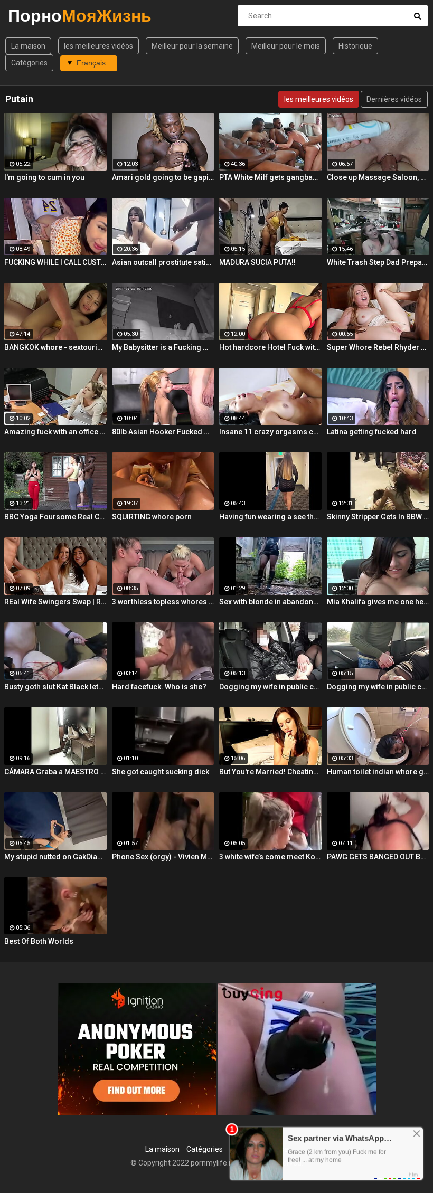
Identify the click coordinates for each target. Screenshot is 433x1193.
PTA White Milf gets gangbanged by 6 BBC (270, 177)
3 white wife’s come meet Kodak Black (270, 857)
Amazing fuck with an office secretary (55, 432)
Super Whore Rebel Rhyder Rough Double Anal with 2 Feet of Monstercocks (378, 347)
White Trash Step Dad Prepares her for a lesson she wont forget (378, 262)
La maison (28, 46)
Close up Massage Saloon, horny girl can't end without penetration (378, 177)
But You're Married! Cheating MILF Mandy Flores (270, 772)
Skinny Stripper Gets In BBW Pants (378, 517)
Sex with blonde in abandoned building (270, 602)
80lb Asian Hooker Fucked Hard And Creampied (163, 432)
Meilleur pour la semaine (192, 46)
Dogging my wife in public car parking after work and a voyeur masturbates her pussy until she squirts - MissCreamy (270, 687)
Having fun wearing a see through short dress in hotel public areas (270, 517)
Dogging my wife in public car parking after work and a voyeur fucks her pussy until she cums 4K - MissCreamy (378, 687)
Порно (35, 15)
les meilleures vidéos (98, 46)
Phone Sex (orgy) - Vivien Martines (163, 857)
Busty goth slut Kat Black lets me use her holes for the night (55, 687)
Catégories (29, 63)
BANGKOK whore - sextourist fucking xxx (55, 347)
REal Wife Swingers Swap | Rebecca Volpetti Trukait (55, 602)
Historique (355, 46)
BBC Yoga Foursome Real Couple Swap (55, 517)
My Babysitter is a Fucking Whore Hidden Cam (163, 347)
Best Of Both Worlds (38, 941)
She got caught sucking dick (160, 772)
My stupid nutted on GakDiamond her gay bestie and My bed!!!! (55, 857)
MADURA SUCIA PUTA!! (257, 262)
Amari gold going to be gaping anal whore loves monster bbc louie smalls (163, 177)
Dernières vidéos (394, 99)
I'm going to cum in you (44, 177)
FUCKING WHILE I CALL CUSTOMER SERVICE (55, 262)
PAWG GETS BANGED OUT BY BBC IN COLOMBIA (378, 857)
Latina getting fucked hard (372, 432)
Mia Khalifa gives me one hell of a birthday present (378, 602)
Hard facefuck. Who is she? (159, 687)
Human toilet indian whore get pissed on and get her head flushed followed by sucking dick (378, 772)
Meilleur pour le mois (285, 46)
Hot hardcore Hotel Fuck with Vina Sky (270, 347)
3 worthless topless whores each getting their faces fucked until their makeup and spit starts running (163, 602)
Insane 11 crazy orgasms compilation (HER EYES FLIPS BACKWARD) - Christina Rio (270, 432)
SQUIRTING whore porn (152, 517)
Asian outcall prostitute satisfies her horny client (163, 262)
